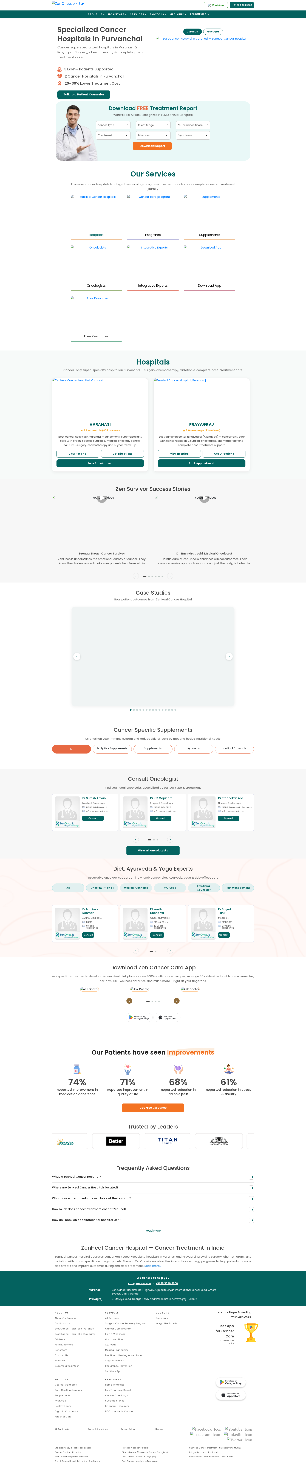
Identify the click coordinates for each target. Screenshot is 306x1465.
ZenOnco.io (62, 1429)
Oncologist (162, 1318)
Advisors (60, 1339)
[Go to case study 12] (166, 710)
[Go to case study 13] (169, 710)
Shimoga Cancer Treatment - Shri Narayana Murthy (215, 1447)
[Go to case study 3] (137, 710)
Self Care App (113, 1371)
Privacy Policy (128, 1429)
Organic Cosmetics (66, 1411)
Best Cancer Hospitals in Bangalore (139, 1461)
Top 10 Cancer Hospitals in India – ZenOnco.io (77, 1461)
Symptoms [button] (185, 135)
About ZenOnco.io (65, 1318)
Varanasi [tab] (193, 31)
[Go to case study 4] (140, 710)
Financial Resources (117, 1406)
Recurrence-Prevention (118, 1365)
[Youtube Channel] (238, 1429)
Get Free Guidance (153, 1108)
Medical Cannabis (66, 1384)
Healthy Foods (63, 1406)
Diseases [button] (144, 135)
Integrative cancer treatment (203, 1452)
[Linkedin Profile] (238, 1434)
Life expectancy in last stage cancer (73, 1447)
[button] (144, 576)
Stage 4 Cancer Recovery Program (126, 1323)
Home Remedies (114, 1384)
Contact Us (61, 1355)
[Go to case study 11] (162, 710)
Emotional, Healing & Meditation (124, 1355)
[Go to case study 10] (159, 710)
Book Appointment (100, 463)
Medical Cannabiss (117, 1349)
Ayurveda (111, 1344)
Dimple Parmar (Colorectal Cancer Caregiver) (145, 1452)
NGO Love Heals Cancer (119, 1411)
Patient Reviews (64, 1344)
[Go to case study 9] (156, 710)
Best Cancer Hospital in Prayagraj (75, 1334)
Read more (153, 1230)
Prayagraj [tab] (213, 31)
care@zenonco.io (139, 1283)
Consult (93, 818)
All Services (112, 1318)
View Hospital (78, 454)
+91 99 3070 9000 (167, 1283)
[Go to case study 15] (175, 710)
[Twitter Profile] (239, 1440)
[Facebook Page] (207, 1429)
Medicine (61, 1379)
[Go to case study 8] (153, 710)
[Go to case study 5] (143, 710)
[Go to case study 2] (134, 710)
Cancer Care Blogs (116, 1395)
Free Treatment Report (118, 1390)
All (71, 749)
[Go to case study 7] (150, 710)
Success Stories (114, 1400)
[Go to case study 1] (131, 710)
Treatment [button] (105, 135)
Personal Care (63, 1416)
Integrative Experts (166, 1323)
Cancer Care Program (118, 1328)
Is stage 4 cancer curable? (135, 1447)
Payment (60, 1360)
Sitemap (158, 1429)
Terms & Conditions (98, 1429)
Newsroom (61, 1349)
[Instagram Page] (206, 1434)
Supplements (62, 1395)
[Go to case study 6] (147, 710)
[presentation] (136, 576)
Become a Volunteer (67, 1365)
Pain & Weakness (115, 1334)
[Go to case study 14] (172, 710)
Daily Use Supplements (68, 1390)
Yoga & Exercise (114, 1360)
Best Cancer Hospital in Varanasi (74, 1328)
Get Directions (122, 454)
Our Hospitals (63, 1323)
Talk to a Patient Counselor (83, 94)
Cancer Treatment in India (68, 1452)
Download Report (152, 146)
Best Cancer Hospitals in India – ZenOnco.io (211, 1456)
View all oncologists (153, 850)
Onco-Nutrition (114, 1339)
